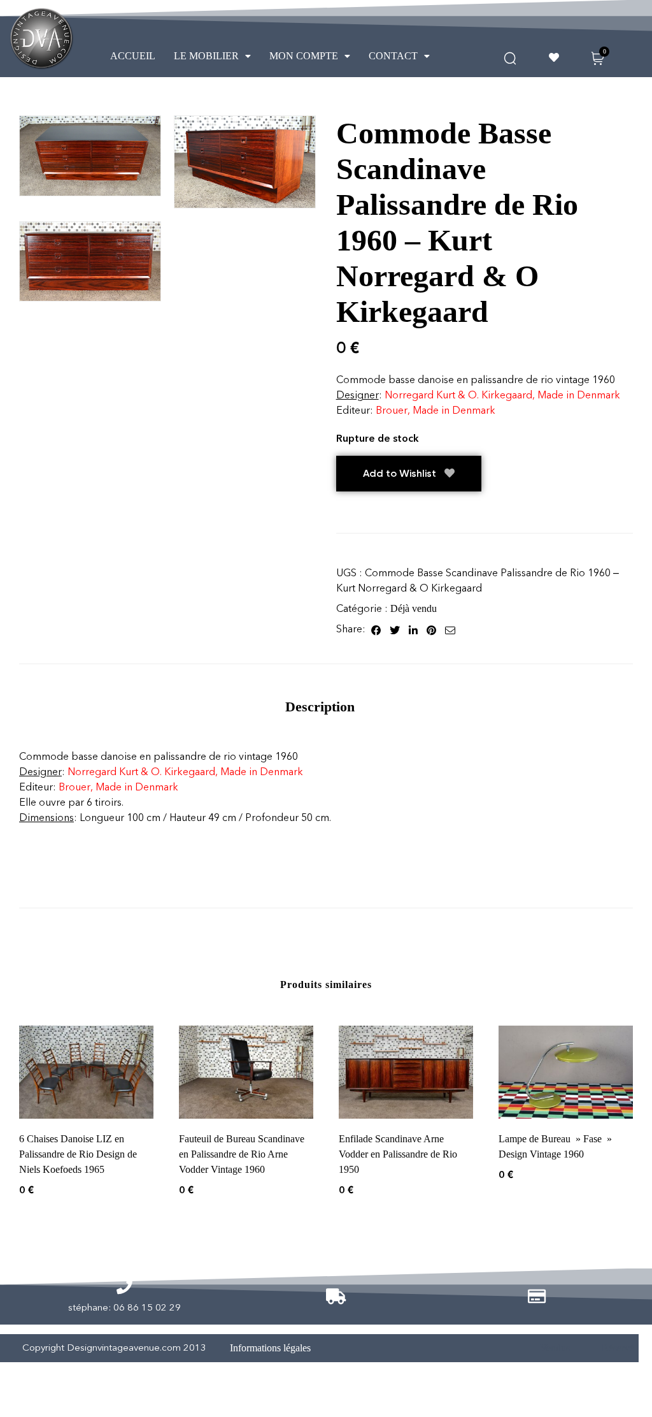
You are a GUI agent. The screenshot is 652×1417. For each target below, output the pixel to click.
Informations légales (270, 1347)
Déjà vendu (413, 608)
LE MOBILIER (206, 55)
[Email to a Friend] (450, 629)
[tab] (320, 706)
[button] (212, 56)
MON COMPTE (303, 55)
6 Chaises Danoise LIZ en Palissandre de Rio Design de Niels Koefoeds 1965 (78, 1154)
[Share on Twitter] (394, 629)
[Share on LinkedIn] (413, 629)
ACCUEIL (132, 55)
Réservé (618, 1347)
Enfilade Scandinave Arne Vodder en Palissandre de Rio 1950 (398, 1154)
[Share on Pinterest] (431, 629)
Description (320, 707)
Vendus (555, 1347)
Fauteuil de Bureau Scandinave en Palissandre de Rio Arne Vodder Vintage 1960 (241, 1154)
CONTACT (393, 55)
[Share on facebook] (376, 629)
